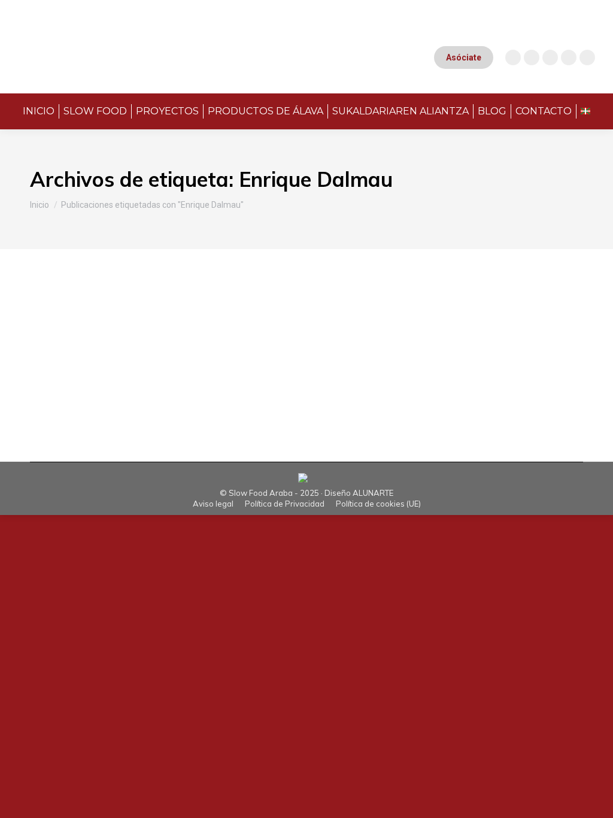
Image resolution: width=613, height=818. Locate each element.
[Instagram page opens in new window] (513, 57)
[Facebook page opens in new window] (550, 57)
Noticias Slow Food (107, 350)
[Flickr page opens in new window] (587, 57)
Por (190, 350)
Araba (56, 350)
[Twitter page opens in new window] (568, 57)
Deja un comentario (361, 350)
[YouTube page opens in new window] (531, 57)
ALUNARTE (373, 493)
